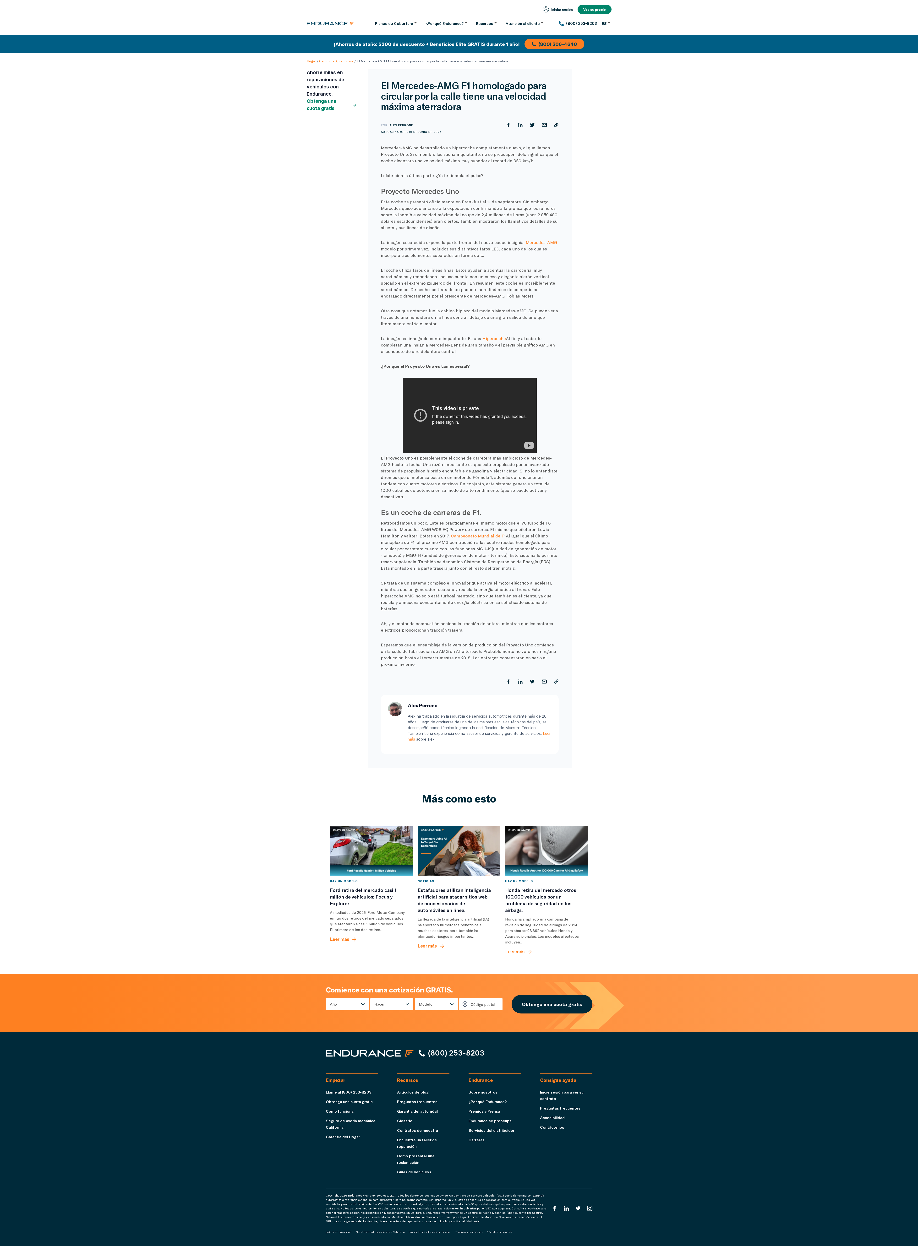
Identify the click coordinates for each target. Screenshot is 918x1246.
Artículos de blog (413, 1092)
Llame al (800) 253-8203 (349, 1092)
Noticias (426, 881)
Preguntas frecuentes (417, 1101)
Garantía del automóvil (417, 1111)
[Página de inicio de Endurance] (331, 23)
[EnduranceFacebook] (554, 1208)
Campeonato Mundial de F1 (478, 535)
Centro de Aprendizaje (336, 61)
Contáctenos (552, 1127)
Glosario (404, 1120)
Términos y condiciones (468, 1232)
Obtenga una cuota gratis (321, 104)
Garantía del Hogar (343, 1136)
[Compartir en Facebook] (508, 125)
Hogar (311, 61)
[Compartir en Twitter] (532, 125)
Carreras (477, 1140)
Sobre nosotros (483, 1092)
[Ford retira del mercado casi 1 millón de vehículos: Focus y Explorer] (371, 851)
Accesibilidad (552, 1117)
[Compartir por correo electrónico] (544, 125)
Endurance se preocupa (490, 1120)
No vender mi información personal (430, 1232)
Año (333, 1004)
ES (604, 23)
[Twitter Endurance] (578, 1208)
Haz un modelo (344, 881)
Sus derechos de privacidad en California (380, 1232)
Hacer (379, 1004)
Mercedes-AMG (541, 242)
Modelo (425, 1004)
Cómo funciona (340, 1111)
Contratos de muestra (417, 1130)
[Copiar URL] (556, 125)
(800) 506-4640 (557, 44)
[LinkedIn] (566, 1208)
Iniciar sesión (562, 9)
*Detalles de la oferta (499, 1232)
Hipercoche (494, 338)
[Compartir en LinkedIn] (520, 125)
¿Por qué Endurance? (488, 1101)
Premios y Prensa (484, 1111)
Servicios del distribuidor (491, 1130)
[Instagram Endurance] (589, 1208)
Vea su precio (594, 9)
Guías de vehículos (414, 1172)
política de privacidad (338, 1232)
